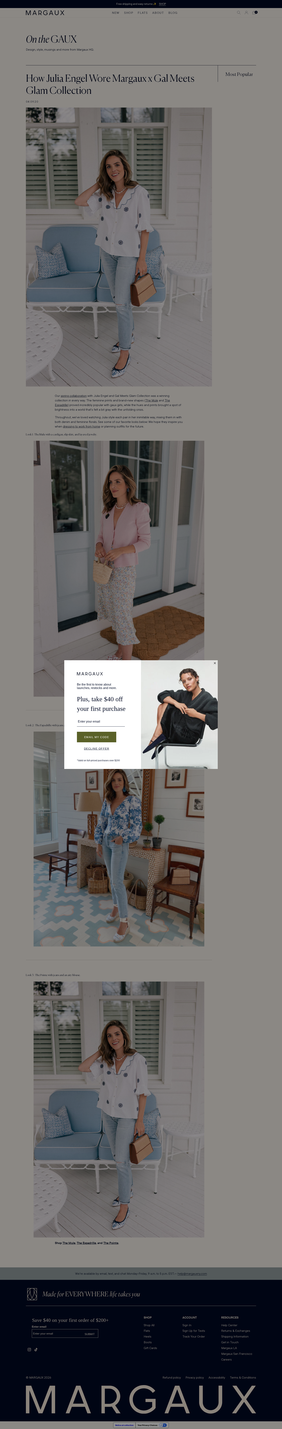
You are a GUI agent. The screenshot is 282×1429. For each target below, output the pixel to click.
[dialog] (141, 714)
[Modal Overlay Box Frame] (141, 714)
